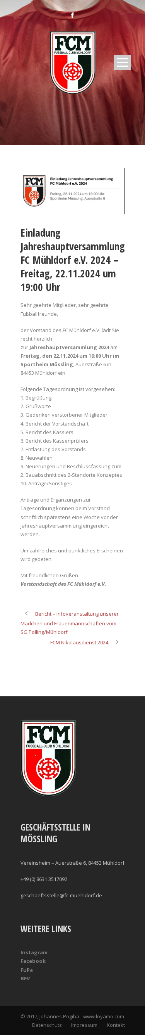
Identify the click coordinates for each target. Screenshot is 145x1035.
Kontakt (116, 1024)
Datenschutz (47, 1024)
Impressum (84, 1024)
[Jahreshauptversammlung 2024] (72, 191)
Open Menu (122, 62)
